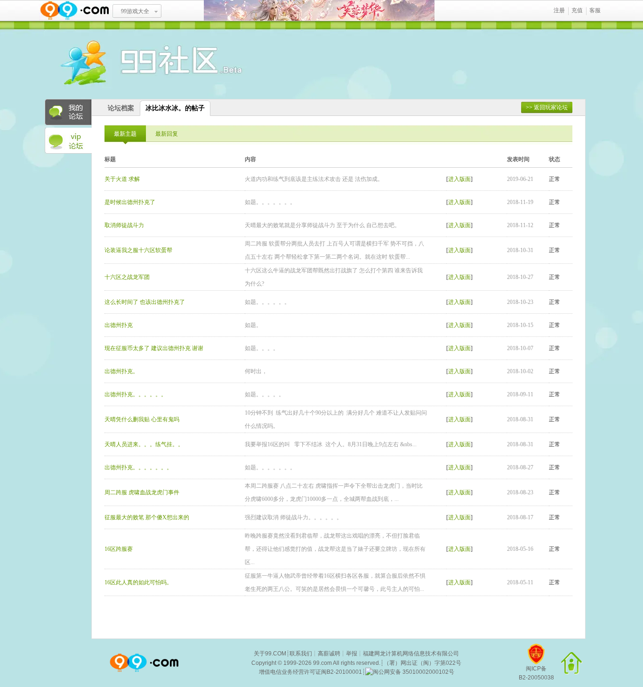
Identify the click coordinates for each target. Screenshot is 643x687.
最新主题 (125, 134)
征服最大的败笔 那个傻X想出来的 (146, 517)
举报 (351, 653)
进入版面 (459, 179)
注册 (559, 10)
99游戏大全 (135, 11)
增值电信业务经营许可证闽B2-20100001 (310, 672)
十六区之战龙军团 (127, 277)
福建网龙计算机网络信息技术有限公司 (411, 653)
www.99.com (74, 10)
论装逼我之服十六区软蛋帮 (138, 250)
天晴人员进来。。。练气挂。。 (144, 444)
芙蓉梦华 (319, 10)
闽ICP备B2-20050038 (536, 673)
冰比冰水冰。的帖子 (175, 108)
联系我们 (300, 653)
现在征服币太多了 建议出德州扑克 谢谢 (153, 348)
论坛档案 (121, 108)
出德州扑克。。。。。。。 (138, 467)
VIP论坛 (68, 141)
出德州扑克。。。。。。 (135, 394)
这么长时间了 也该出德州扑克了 (144, 302)
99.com (322, 663)
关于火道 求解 (122, 179)
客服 (595, 10)
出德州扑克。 (121, 371)
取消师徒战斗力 (124, 225)
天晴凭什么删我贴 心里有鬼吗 (141, 419)
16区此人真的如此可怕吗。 (138, 582)
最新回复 (166, 134)
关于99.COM (270, 653)
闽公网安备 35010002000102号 (413, 672)
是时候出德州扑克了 (129, 202)
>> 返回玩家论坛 (547, 107)
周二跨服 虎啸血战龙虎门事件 (141, 492)
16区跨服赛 (118, 549)
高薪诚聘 (329, 653)
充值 (577, 10)
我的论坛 (68, 112)
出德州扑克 (118, 325)
